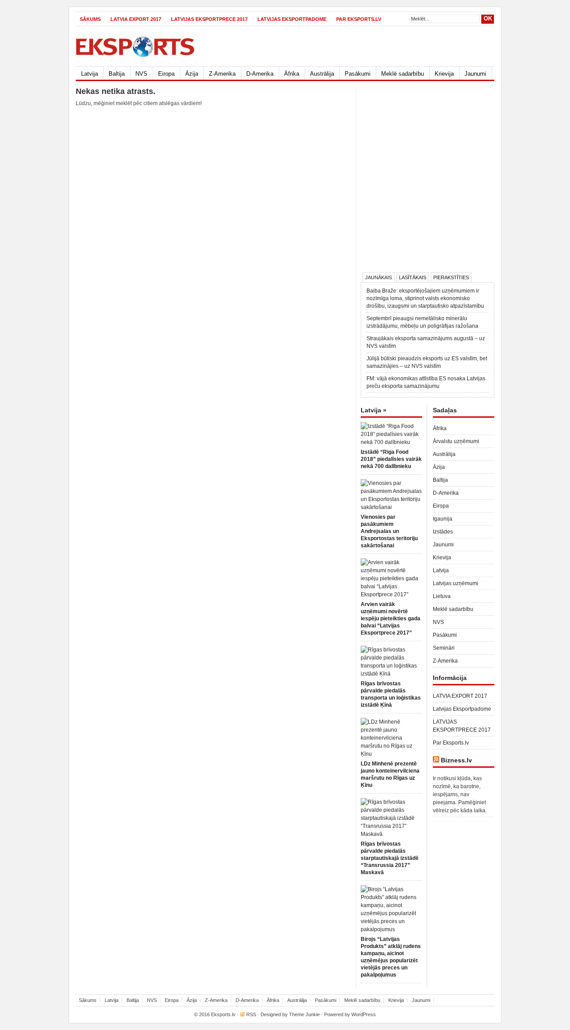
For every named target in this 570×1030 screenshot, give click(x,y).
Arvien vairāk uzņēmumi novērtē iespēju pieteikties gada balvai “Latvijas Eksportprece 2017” (390, 618)
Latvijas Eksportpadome (291, 19)
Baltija (117, 73)
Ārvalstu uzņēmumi (456, 441)
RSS (251, 1014)
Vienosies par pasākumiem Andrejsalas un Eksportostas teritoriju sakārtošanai (389, 531)
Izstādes (443, 532)
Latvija (89, 73)
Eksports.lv (223, 1014)
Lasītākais (412, 277)
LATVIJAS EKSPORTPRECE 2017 (209, 19)
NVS (141, 73)
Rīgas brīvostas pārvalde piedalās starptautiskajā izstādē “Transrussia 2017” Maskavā (390, 858)
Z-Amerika (222, 73)
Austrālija (322, 73)
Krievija (444, 73)
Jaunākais (378, 277)
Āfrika (291, 73)
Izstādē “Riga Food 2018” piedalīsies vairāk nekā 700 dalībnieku (391, 459)
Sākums (90, 19)
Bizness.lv (456, 760)
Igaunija (442, 519)
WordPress (363, 1014)
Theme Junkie (304, 1014)
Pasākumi (357, 73)
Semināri (444, 648)
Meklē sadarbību (402, 73)
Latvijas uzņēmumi (455, 583)
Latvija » (374, 410)
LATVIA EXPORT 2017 (135, 19)
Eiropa (166, 73)
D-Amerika (259, 73)
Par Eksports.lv (358, 19)
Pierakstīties (451, 277)
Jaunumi (475, 73)
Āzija (191, 73)
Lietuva (442, 596)
